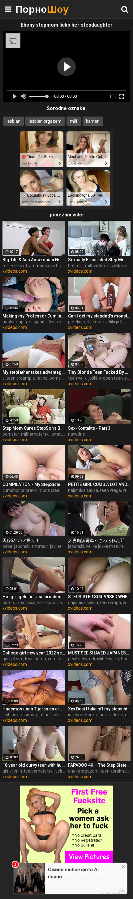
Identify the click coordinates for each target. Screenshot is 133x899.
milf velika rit (14, 265)
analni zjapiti (14, 321)
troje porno (35, 658)
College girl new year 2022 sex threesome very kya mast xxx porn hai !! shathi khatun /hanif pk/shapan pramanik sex (33, 652)
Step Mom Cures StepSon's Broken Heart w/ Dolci (33, 428)
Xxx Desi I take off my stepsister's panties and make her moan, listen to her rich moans (99, 708)
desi (51, 321)
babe (7, 546)
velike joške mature (105, 546)
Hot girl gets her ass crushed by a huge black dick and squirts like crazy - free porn (33, 596)
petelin (74, 321)
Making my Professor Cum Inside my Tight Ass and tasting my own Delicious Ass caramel (33, 315)
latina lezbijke (52, 714)
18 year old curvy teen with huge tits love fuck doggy (33, 765)
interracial (25, 602)
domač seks (85, 714)
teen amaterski (39, 771)
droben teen (111, 378)
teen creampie (20, 378)
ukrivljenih (12, 771)
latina (42, 378)
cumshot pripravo (19, 490)
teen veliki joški (82, 378)
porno (8, 602)
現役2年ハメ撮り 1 (20, 540)
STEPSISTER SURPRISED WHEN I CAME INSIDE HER (99, 596)
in (69, 714)
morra (63, 321)
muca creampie (54, 490)
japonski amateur (31, 546)
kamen (93, 121)
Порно (30, 9)
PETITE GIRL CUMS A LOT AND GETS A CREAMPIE (99, 484)
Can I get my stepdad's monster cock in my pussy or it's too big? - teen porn (99, 315)
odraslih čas (100, 658)
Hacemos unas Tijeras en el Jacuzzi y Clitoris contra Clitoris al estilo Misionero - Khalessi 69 (33, 708)
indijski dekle (111, 714)
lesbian (13, 121)
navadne (76, 434)
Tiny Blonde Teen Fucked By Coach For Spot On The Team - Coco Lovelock (99, 372)
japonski (76, 546)
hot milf (75, 265)
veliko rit (63, 771)
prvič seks (77, 658)
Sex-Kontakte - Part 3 (89, 428)
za (116, 658)
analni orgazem (83, 771)
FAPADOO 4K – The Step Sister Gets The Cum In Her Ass (99, 765)
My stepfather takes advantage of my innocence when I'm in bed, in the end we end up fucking (33, 372)
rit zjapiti (37, 321)
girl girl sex (12, 658)
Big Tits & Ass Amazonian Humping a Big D (33, 259)
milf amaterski (35, 434)
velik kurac (93, 321)
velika (117, 265)
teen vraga (110, 490)
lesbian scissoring (19, 714)
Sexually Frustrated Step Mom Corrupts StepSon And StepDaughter (99, 259)
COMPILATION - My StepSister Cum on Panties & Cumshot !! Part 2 (33, 484)
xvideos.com (14, 271)
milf (74, 121)
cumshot (56, 658)
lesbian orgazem (45, 121)
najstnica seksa (83, 490)
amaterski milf (43, 265)
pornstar (10, 434)
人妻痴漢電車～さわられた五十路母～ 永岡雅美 (99, 540)
